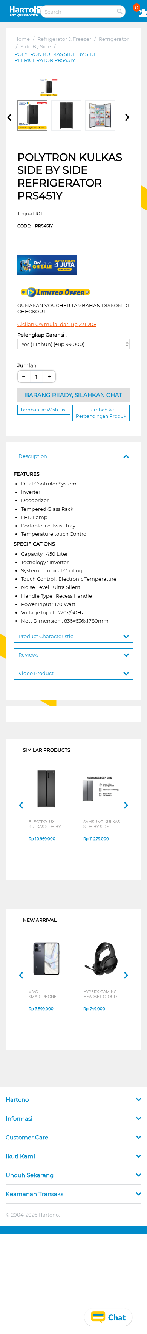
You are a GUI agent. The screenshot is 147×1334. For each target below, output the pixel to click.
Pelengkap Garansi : (42, 335)
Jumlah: (27, 365)
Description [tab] (32, 456)
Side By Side (35, 46)
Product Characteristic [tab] (45, 636)
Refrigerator (114, 39)
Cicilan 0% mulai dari (56, 324)
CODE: (35, 226)
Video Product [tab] (36, 673)
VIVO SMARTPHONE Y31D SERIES (43, 994)
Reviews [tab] (28, 655)
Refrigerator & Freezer (64, 39)
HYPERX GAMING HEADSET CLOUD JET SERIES (100, 994)
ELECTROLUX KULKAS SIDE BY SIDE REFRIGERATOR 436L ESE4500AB (46, 824)
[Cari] (120, 12)
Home (22, 39)
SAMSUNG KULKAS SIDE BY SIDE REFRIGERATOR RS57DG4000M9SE (101, 824)
